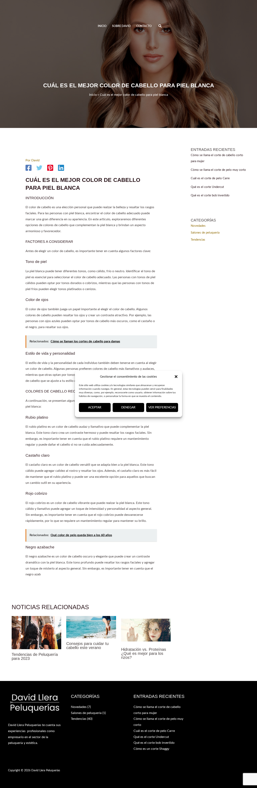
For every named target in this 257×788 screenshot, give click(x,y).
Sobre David (121, 26)
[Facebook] (28, 168)
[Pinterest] (50, 168)
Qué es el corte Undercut (207, 187)
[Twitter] (39, 168)
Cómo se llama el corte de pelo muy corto (218, 169)
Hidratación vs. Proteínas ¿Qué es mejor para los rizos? (143, 653)
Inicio (102, 26)
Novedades (198, 225)
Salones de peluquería (205, 232)
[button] (176, 377)
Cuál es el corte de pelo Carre (210, 178)
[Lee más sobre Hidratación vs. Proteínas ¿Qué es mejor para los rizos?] (146, 629)
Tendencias (198, 239)
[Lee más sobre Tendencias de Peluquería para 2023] (36, 632)
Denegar (128, 407)
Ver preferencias (162, 407)
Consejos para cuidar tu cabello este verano (87, 645)
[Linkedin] (61, 168)
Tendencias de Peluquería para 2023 (35, 656)
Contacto (144, 26)
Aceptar (94, 407)
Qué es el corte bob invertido (210, 195)
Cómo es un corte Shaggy (151, 748)
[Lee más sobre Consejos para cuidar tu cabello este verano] (91, 627)
